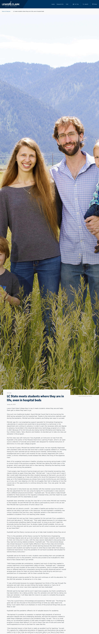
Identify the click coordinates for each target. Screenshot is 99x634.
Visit (67, 4)
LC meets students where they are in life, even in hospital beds (28, 11)
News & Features (6, 11)
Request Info (60, 4)
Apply (53, 4)
